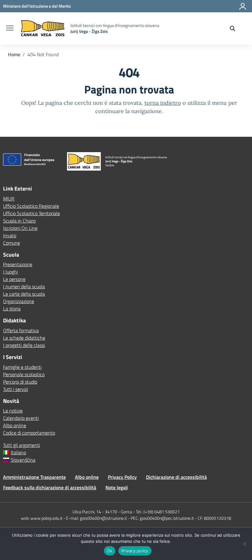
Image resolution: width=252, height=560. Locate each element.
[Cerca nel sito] (235, 29)
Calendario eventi (21, 418)
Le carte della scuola (24, 294)
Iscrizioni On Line (20, 228)
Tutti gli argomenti (21, 445)
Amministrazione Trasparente (34, 477)
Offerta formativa (21, 330)
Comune (11, 242)
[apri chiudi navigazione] (10, 28)
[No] (244, 544)
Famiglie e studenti (22, 367)
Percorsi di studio (20, 381)
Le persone (14, 279)
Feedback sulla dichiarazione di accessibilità (49, 487)
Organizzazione (18, 301)
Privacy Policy (122, 477)
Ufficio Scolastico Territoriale (31, 213)
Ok (109, 550)
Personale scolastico (24, 374)
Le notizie (13, 410)
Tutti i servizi (15, 389)
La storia (12, 308)
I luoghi (10, 271)
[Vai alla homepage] (43, 28)
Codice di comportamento (29, 432)
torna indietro (162, 102)
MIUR (8, 198)
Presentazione (17, 264)
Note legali (116, 487)
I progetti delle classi (24, 345)
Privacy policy (134, 550)
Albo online (14, 425)
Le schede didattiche (24, 337)
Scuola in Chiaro (19, 220)
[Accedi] (243, 9)
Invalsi (9, 235)
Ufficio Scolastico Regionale (31, 206)
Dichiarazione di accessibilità (176, 477)
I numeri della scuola (24, 286)
